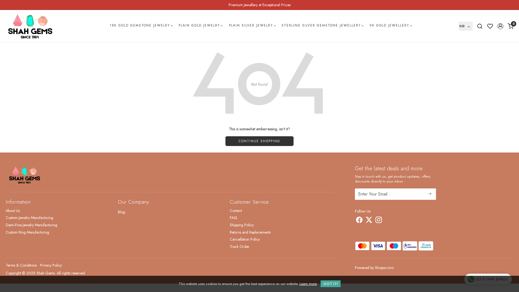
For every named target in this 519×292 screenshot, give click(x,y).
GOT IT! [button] (330, 283)
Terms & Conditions (21, 265)
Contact (236, 210)
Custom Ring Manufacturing (27, 232)
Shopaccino (384, 267)
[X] (369, 221)
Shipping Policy (242, 225)
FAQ (233, 217)
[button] (500, 26)
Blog (121, 212)
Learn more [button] (308, 283)
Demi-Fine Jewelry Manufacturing (31, 225)
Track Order (239, 246)
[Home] (30, 26)
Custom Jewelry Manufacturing (29, 217)
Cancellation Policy (245, 239)
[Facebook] (359, 221)
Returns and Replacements (250, 232)
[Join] (430, 194)
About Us (13, 210)
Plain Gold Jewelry (199, 25)
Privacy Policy (51, 265)
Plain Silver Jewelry (251, 25)
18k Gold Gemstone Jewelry (140, 25)
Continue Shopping (259, 141)
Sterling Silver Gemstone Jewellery (321, 25)
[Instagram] (378, 221)
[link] (480, 26)
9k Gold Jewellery (389, 25)
